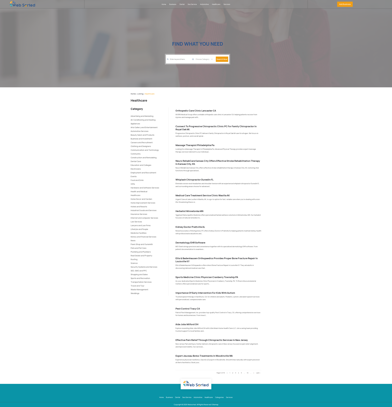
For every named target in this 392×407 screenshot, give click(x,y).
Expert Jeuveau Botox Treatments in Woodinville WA (204, 355)
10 (247, 373)
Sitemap (215, 404)
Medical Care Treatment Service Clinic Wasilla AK (202, 195)
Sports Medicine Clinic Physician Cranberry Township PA (206, 277)
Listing (140, 94)
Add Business (345, 4)
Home (164, 4)
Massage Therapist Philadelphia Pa (194, 145)
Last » (258, 373)
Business (172, 4)
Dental (182, 4)
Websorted (191, 404)
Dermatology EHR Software (190, 242)
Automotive (204, 4)
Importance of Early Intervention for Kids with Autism (205, 292)
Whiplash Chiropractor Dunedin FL (194, 179)
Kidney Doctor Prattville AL (190, 226)
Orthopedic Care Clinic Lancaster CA (195, 110)
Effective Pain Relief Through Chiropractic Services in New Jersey (211, 340)
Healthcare (216, 4)
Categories (219, 397)
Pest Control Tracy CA (187, 308)
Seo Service (192, 4)
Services (227, 4)
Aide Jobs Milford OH (186, 324)
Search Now (222, 59)
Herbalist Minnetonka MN (189, 211)
